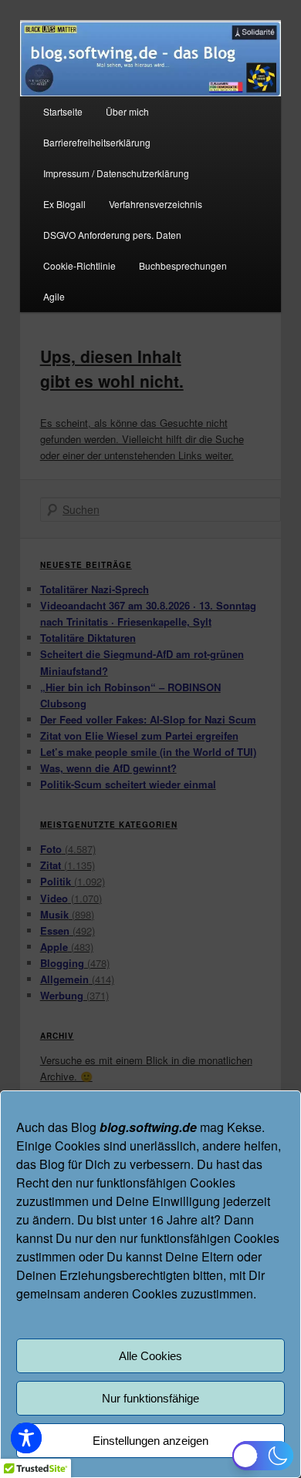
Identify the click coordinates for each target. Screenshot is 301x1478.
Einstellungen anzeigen (150, 1440)
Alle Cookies (150, 1355)
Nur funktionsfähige (150, 1398)
